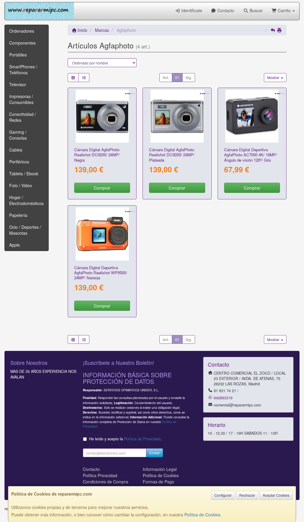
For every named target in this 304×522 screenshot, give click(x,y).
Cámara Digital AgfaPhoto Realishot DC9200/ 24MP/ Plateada (171, 155)
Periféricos (19, 162)
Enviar (154, 452)
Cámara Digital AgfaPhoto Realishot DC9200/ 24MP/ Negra (97, 155)
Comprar (102, 188)
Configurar (223, 495)
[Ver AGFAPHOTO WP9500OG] (102, 233)
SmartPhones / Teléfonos (23, 69)
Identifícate (191, 10)
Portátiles (18, 55)
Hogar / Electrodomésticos (26, 200)
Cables (15, 150)
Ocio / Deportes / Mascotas (25, 230)
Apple (14, 245)
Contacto (225, 10)
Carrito (284, 10)
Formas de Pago (158, 482)
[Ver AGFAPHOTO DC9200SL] (177, 116)
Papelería (18, 215)
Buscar (255, 10)
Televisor (17, 84)
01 (177, 77)
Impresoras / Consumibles (21, 99)
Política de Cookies (202, 515)
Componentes (22, 43)
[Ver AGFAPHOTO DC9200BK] (102, 116)
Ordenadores (21, 31)
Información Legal (160, 469)
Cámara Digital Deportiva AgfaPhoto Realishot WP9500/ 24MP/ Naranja (100, 273)
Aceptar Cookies (276, 495)
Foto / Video (20, 185)
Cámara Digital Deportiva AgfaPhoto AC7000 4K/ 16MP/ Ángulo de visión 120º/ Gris (250, 155)
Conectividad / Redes (22, 117)
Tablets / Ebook (23, 173)
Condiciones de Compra (105, 482)
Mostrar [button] (273, 77)
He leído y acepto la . (125, 438)
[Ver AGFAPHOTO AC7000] (251, 116)
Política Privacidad (100, 475)
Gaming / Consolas (18, 135)
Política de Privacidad (142, 438)
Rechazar (247, 495)
